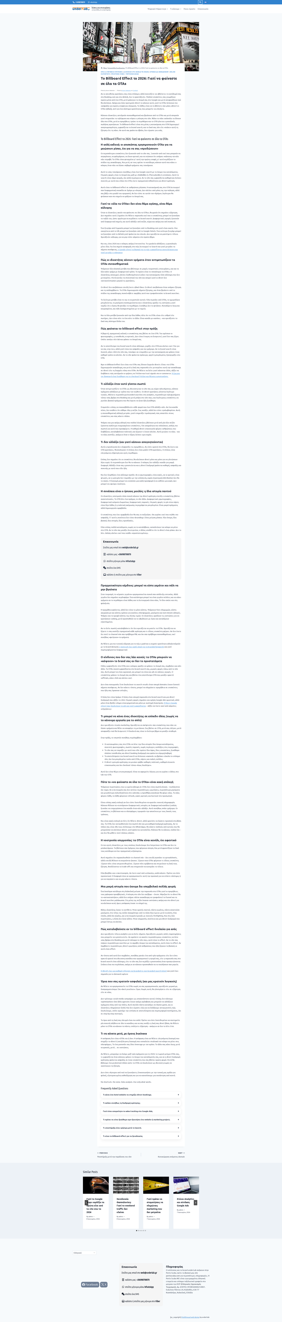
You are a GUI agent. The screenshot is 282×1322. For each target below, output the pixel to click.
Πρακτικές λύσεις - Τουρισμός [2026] (125, 74)
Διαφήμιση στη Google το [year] (136, 72)
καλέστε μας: (118, 554)
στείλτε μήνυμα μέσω (120, 561)
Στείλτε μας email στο (120, 547)
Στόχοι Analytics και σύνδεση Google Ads (185, 1202)
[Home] (101, 68)
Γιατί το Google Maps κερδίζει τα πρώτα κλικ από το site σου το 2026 (95, 1205)
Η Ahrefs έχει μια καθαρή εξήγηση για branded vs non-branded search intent (134, 971)
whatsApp (93, 2)
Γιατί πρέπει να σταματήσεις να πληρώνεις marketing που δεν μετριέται (155, 1205)
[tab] (136, 1230)
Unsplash (135, 90)
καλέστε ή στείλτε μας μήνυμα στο (124, 574)
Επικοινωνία (203, 9)
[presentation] (96, 1185)
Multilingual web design (190, 1317)
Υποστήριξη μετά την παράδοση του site (114, 1155)
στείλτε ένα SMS (113, 567)
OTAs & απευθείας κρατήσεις (111, 72)
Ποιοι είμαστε (189, 9)
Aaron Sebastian (126, 90)
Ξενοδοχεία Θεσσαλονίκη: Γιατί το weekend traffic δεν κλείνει (126, 1205)
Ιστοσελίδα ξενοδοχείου (159, 72)
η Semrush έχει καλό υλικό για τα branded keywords (141, 647)
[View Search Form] (200, 2)
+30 (80, 2)
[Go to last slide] (86, 1202)
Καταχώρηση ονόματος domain (171, 1155)
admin (91, 1216)
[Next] (195, 1202)
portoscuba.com (173, 1275)
